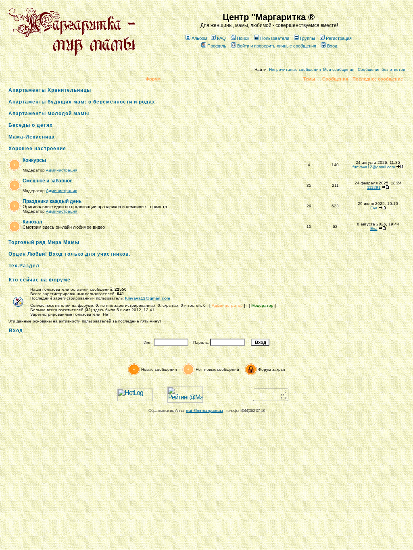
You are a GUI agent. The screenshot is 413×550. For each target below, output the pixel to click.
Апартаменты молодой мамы (48, 113)
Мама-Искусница (31, 137)
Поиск (243, 38)
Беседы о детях (30, 125)
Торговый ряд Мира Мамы (43, 242)
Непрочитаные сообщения (295, 69)
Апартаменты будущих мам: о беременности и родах (81, 102)
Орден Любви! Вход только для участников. (69, 254)
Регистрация (339, 38)
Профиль (216, 45)
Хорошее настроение (37, 148)
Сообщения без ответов (381, 69)
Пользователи (274, 38)
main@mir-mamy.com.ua (204, 410)
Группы (307, 38)
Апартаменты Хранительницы (49, 90)
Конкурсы (34, 160)
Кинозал (32, 222)
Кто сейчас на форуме (40, 280)
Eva (374, 208)
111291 (374, 187)
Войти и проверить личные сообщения (276, 45)
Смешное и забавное (48, 181)
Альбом (199, 38)
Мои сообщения (338, 69)
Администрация (61, 170)
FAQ (221, 38)
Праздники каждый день (52, 201)
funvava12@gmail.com (374, 167)
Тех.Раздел (24, 266)
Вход (332, 45)
